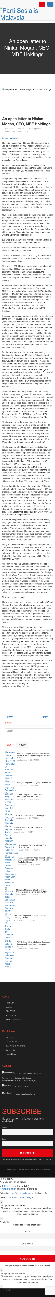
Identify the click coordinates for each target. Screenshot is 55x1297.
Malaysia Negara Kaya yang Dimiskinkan (34, 782)
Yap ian (21, 128)
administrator (22, 760)
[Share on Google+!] (13, 701)
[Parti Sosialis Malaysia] (27, 13)
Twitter (21, 1197)
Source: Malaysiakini (11, 137)
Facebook (13, 1197)
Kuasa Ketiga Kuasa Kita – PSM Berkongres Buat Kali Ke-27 (30, 795)
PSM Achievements (14, 1019)
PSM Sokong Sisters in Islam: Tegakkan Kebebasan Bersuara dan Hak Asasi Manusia (33, 944)
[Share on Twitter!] (10, 701)
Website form (9, 1188)
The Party (10, 1002)
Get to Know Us (12, 1015)
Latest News (11, 1054)
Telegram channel (23, 1193)
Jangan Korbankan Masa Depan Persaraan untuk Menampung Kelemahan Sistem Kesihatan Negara (35, 859)
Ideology (9, 1007)
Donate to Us (11, 1041)
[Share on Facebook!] (6, 701)
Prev (10, 717)
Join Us (9, 1037)
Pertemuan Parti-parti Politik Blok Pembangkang (33, 846)
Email (4, 1139)
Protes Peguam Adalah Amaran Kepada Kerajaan (30, 828)
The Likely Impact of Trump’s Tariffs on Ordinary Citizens (30, 916)
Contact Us (10, 1049)
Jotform (6, 1186)
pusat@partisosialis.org (26, 1094)
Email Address (27, 1243)
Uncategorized (35, 128)
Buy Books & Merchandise (17, 1045)
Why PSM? (10, 1011)
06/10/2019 (8, 128)
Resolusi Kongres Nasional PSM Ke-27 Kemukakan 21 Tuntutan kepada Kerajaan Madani (34, 755)
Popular (22, 745)
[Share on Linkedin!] (17, 701)
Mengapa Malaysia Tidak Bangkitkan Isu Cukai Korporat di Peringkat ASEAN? (33, 890)
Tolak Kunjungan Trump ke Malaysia (31, 815)
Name (4, 1127)
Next (45, 717)
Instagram (30, 1197)
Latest (10, 745)
